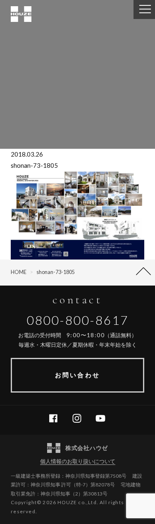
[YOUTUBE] (103, 419)
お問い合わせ (77, 375)
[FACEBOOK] (56, 419)
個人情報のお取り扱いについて (77, 461)
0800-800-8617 (78, 319)
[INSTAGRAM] (80, 419)
